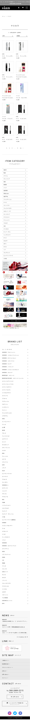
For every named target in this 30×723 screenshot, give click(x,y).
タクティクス (5, 488)
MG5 (3, 499)
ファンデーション (8, 199)
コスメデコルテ (5, 508)
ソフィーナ (4, 580)
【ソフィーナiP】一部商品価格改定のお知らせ (13, 626)
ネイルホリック (5, 444)
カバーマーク (5, 476)
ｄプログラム (5, 415)
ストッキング (7, 214)
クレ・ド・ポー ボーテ (7, 349)
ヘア (5, 249)
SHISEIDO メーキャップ (7, 366)
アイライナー (7, 217)
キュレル (4, 574)
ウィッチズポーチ (6, 537)
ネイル (5, 246)
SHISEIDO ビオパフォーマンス (9, 545)
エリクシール (5, 395)
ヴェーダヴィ (5, 482)
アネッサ (4, 433)
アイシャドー (7, 220)
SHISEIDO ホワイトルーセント (9, 358)
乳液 (5, 172)
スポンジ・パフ (7, 211)
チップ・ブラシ (7, 231)
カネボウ (4, 592)
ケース (5, 202)
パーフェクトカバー (6, 505)
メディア (4, 467)
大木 (3, 560)
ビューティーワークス (7, 473)
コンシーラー (7, 205)
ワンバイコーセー (6, 436)
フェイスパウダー (8, 208)
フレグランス (7, 252)
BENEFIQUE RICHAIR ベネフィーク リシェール (12, 378)
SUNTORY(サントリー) (7, 600)
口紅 (5, 226)
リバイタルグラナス (6, 392)
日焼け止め (6, 193)
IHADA (3, 557)
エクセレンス (5, 531)
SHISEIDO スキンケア (7, 372)
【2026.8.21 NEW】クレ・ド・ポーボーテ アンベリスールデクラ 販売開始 (15, 620)
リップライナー (7, 234)
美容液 (5, 184)
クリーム (6, 175)
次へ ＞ (22, 148)
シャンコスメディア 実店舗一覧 (16, 703)
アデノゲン (4, 493)
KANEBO (4, 522)
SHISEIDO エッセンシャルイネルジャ (10, 369)
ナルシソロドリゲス (6, 583)
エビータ (4, 459)
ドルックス (4, 568)
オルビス (4, 577)
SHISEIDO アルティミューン (8, 352)
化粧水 (5, 169)
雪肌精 (3, 563)
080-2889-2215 (16, 690)
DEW (3, 453)
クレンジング (7, 178)
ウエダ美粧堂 (5, 597)
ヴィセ (3, 528)
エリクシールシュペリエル (7, 384)
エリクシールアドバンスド (7, 381)
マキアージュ (5, 404)
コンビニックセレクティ (7, 525)
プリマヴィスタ (5, 586)
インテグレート (5, 407)
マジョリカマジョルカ (7, 413)
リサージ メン (5, 594)
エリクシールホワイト (7, 387)
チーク (5, 237)
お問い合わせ (16, 696)
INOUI (3, 551)
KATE (3, 464)
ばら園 (3, 427)
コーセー (4, 534)
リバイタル (4, 589)
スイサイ (4, 450)
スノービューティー (6, 421)
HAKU (3, 418)
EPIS (3, 603)
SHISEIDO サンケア (6, 363)
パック (5, 187)
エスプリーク (5, 438)
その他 (5, 258)
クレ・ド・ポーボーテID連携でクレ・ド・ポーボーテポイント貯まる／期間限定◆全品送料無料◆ (15, 2)
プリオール (4, 398)
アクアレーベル (5, 401)
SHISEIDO (4, 542)
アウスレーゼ (5, 496)
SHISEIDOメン (5, 485)
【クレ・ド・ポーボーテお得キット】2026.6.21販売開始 (15, 631)
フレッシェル (5, 456)
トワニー (4, 540)
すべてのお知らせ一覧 (21, 637)
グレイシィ (4, 410)
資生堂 (3, 430)
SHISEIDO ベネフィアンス (8, 361)
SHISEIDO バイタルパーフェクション (10, 355)
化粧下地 (6, 196)
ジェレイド (4, 490)
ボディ (5, 243)
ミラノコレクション (6, 554)
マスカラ (6, 223)
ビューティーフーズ (8, 255)
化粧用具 (6, 190)
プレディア (4, 511)
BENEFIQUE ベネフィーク (8, 375)
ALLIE (3, 470)
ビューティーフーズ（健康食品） (9, 519)
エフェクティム (5, 548)
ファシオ (4, 566)
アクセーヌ (4, 479)
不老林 (3, 502)
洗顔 (5, 181)
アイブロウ (6, 229)
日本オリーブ (5, 571)
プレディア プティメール (7, 514)
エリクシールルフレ (6, 389)
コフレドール (5, 462)
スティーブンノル (6, 447)
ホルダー (6, 240)
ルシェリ (4, 441)
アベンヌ (4, 424)
